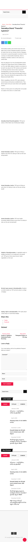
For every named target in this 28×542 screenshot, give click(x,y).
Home (3, 24)
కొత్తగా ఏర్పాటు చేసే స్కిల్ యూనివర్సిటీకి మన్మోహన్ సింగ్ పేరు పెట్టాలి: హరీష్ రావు (18, 502)
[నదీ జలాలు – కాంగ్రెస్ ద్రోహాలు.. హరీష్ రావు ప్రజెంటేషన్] (5, 412)
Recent (5, 404)
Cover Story (8, 24)
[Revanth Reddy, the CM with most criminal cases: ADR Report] (5, 431)
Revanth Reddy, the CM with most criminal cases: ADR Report (17, 431)
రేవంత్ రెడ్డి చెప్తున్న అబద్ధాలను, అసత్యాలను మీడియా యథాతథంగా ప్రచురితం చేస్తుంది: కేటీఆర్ (18, 441)
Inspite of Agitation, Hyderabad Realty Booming (6, 337)
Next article (23, 333)
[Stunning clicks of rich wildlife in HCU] (5, 421)
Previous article (6, 333)
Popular (14, 404)
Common (22, 404)
